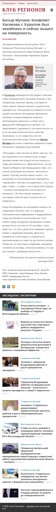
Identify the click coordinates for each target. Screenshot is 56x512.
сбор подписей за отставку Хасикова (19, 279)
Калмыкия (13, 273)
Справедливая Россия (19, 276)
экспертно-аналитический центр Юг (23, 270)
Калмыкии (9, 95)
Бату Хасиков (41, 273)
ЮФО (4, 273)
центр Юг (45, 270)
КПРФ (5, 276)
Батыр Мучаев (43, 279)
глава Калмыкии (26, 273)
